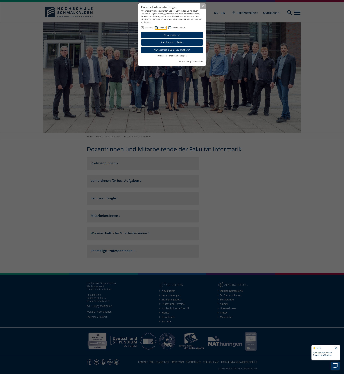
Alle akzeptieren (172, 34)
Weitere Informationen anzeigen (172, 55)
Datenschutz (197, 61)
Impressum (184, 61)
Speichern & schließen (172, 42)
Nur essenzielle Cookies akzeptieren (172, 49)
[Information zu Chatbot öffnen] (335, 366)
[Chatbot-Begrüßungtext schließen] (336, 348)
